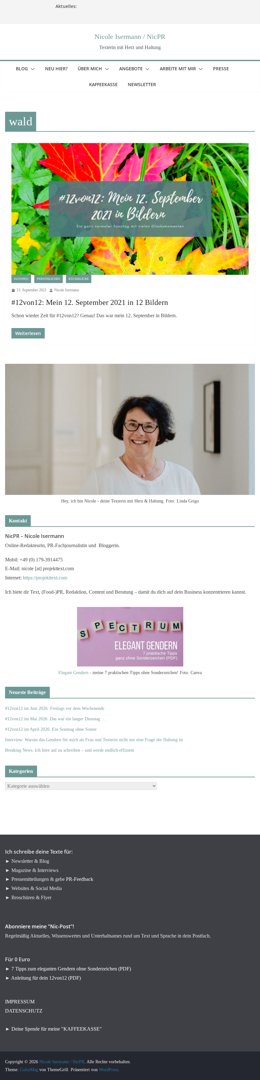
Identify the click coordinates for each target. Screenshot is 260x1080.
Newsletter (145, 84)
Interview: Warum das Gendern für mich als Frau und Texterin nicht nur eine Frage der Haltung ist (94, 739)
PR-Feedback (79, 879)
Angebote (135, 69)
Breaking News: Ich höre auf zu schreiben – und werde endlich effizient (69, 750)
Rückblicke (78, 279)
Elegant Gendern (73, 672)
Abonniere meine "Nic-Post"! (39, 926)
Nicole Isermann (66, 290)
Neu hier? (60, 69)
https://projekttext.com (45, 577)
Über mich (93, 69)
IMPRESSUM (20, 1001)
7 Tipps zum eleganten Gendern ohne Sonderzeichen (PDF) (71, 968)
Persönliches (48, 279)
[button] (31, 69)
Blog (25, 69)
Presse (225, 69)
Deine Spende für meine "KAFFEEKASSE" (56, 1029)
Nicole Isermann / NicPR (130, 37)
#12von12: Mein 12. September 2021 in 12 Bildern (89, 302)
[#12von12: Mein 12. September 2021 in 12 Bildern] (130, 209)
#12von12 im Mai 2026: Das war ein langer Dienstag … (55, 719)
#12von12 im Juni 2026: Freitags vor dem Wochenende (54, 708)
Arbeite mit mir (181, 69)
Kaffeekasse (107, 84)
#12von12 (21, 279)
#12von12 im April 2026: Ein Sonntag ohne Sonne (50, 729)
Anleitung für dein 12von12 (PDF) (46, 978)
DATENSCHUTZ (23, 1011)
